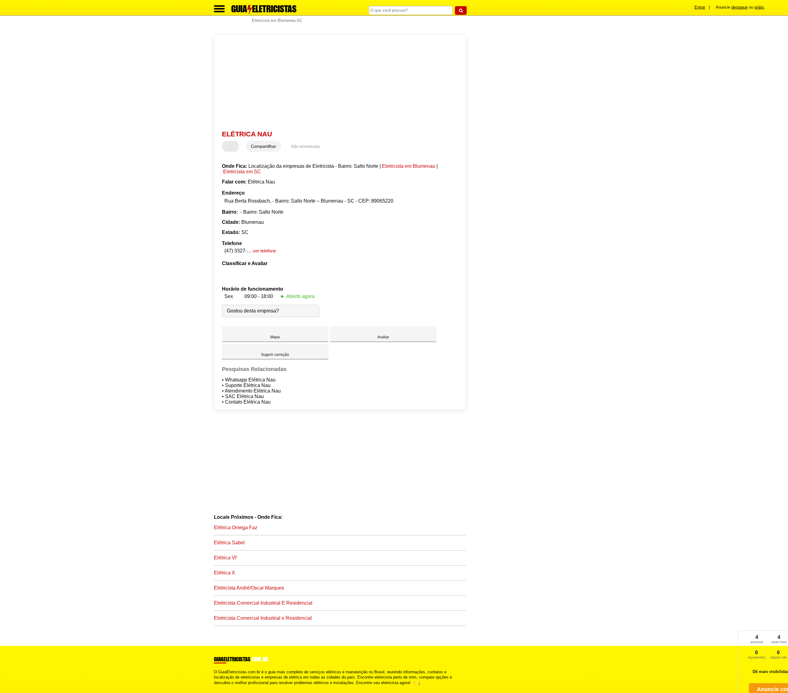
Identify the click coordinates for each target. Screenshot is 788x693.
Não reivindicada (305, 146)
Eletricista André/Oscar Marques (249, 587)
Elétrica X (224, 572)
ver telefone (264, 250)
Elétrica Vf (225, 557)
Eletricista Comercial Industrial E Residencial (263, 603)
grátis (759, 7)
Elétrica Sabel (229, 542)
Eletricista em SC (242, 171)
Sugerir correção (275, 355)
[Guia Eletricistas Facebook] (215, 688)
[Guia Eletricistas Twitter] (218, 688)
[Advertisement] (337, 82)
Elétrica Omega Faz (235, 527)
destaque (739, 7)
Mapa (275, 337)
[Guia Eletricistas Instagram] (220, 688)
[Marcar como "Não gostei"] (235, 146)
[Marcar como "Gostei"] (227, 146)
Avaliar (383, 337)
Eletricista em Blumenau (408, 166)
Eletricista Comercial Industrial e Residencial (263, 618)
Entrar (699, 7)
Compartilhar (263, 146)
